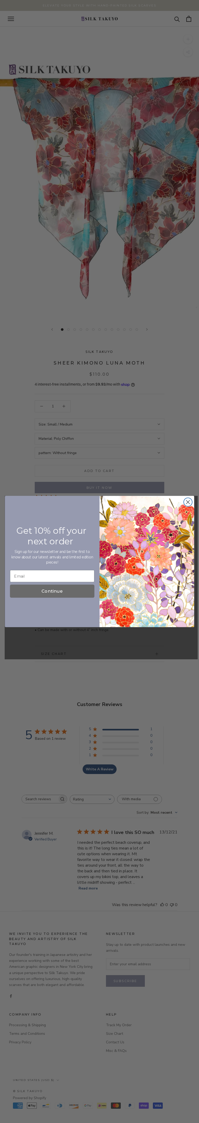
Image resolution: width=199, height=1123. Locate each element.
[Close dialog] (188, 502)
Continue (52, 591)
